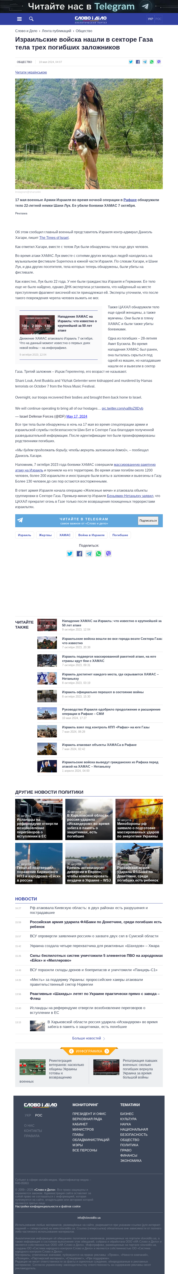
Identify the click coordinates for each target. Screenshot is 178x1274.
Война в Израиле (91, 535)
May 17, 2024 (76, 416)
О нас (29, 1125)
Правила (32, 1136)
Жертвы (45, 535)
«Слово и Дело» (44, 1189)
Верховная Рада (87, 1119)
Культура (128, 1119)
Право (126, 1150)
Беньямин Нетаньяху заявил (130, 496)
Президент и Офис (89, 1114)
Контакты (33, 1131)
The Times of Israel (54, 238)
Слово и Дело (26, 31)
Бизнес (127, 1114)
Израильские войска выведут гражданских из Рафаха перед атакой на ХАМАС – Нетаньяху (110, 766)
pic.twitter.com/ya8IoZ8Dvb (122, 408)
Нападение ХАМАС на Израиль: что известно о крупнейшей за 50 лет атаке (77, 323)
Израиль (24, 535)
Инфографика (89, 1051)
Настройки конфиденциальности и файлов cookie (48, 1206)
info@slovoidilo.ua (89, 1217)
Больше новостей (86, 1038)
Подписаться (148, 520)
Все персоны (85, 1150)
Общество (84, 31)
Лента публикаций (56, 31)
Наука (125, 1124)
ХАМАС (65, 535)
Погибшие (120, 535)
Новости (26, 898)
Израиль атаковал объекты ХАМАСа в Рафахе (99, 747)
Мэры (78, 1145)
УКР (150, 19)
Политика (129, 1145)
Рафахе (130, 200)
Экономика (131, 1160)
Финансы (128, 1155)
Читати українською (31, 72)
